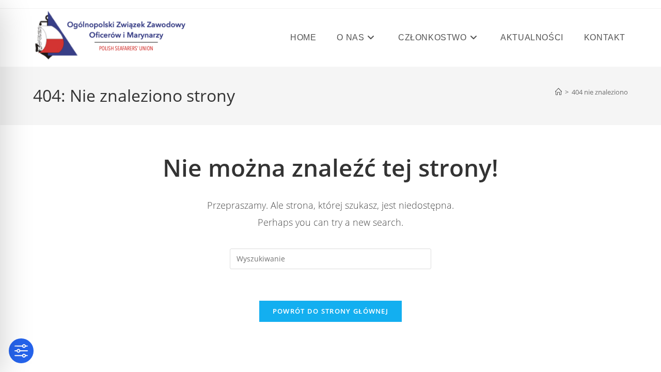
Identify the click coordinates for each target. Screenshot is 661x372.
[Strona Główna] (558, 92)
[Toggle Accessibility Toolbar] (21, 350)
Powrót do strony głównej (330, 311)
